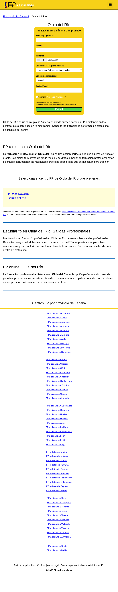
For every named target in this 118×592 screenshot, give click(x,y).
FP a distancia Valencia (58, 519)
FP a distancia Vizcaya (58, 528)
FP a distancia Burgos (56, 359)
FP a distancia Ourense (57, 469)
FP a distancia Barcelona (59, 352)
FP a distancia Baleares (58, 347)
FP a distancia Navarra (57, 465)
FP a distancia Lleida (56, 440)
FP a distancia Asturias (58, 335)
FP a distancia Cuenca (57, 389)
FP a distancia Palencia (57, 473)
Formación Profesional (16, 16)
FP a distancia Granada (57, 398)
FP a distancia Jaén (55, 423)
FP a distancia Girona (56, 394)
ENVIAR (59, 109)
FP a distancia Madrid (56, 452)
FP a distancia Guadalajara (59, 405)
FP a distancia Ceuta (57, 546)
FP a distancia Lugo (55, 444)
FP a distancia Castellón (57, 376)
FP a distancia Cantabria (58, 372)
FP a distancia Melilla (57, 550)
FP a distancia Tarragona (59, 502)
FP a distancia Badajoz (58, 343)
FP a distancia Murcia (56, 460)
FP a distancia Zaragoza (59, 537)
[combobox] (41, 60)
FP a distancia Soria (56, 498)
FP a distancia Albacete (58, 322)
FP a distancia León (55, 436)
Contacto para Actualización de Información (82, 565)
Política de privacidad (24, 565)
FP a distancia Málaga (57, 456)
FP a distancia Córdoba (57, 385)
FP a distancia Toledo (57, 515)
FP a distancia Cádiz (56, 368)
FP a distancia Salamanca (59, 482)
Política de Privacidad (55, 97)
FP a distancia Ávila (56, 339)
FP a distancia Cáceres (57, 364)
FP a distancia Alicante (58, 326)
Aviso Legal (53, 565)
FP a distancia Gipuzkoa (57, 410)
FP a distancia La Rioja (57, 427)
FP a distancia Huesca (57, 418)
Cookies (41, 565)
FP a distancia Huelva (56, 414)
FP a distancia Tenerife (58, 506)
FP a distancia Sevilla (56, 490)
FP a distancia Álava (57, 317)
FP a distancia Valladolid (59, 524)
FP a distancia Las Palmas (59, 431)
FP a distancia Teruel (57, 511)
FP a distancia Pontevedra (59, 477)
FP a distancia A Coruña (58, 313)
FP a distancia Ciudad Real (59, 381)
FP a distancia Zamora (58, 532)
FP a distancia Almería (58, 330)
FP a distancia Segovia (57, 486)
